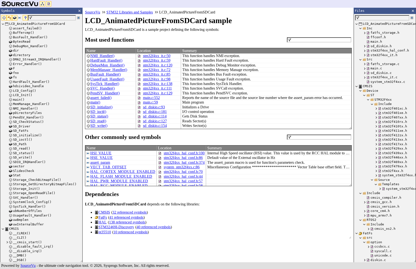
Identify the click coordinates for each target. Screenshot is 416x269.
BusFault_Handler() (105, 74)
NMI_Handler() (102, 56)
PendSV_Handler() (105, 93)
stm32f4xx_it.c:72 (156, 70)
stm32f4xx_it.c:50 (156, 56)
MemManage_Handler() (108, 70)
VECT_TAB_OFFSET (108, 167)
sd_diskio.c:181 (155, 112)
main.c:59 (150, 102)
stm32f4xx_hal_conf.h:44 (183, 176)
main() (95, 102)
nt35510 (104, 232)
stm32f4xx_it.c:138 (157, 84)
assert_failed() (100, 98)
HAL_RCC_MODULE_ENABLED (119, 186)
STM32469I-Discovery (116, 227)
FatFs (102, 217)
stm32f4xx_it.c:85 (156, 74)
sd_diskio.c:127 (155, 121)
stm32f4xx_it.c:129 (157, 93)
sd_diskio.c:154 (155, 126)
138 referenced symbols (127, 222)
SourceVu (28, 265)
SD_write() (98, 126)
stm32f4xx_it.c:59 (156, 60)
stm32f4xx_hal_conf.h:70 (183, 172)
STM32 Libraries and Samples (129, 12)
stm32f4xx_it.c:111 (157, 88)
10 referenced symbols (130, 232)
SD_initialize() (101, 107)
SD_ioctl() (98, 112)
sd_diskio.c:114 (155, 116)
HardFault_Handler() (106, 60)
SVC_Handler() (102, 88)
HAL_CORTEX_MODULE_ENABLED (122, 172)
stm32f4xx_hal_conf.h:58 (183, 186)
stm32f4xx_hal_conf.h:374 (184, 162)
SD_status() (99, 116)
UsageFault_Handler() (107, 79)
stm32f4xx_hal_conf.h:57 (183, 181)
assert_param (100, 162)
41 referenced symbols (126, 217)
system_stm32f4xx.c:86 (182, 167)
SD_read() (98, 121)
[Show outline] (42, 4)
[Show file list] (48, 4)
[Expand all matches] (78, 17)
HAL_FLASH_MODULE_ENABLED (121, 176)
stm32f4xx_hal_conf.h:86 (183, 158)
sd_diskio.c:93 (154, 107)
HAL (102, 222)
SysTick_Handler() (104, 84)
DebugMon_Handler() (107, 65)
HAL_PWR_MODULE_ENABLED (119, 181)
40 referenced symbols (153, 227)
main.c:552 (151, 98)
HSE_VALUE (101, 158)
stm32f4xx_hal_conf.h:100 (184, 153)
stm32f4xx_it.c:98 (156, 79)
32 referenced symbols (129, 212)
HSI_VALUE (100, 153)
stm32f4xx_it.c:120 (157, 65)
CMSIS (104, 212)
